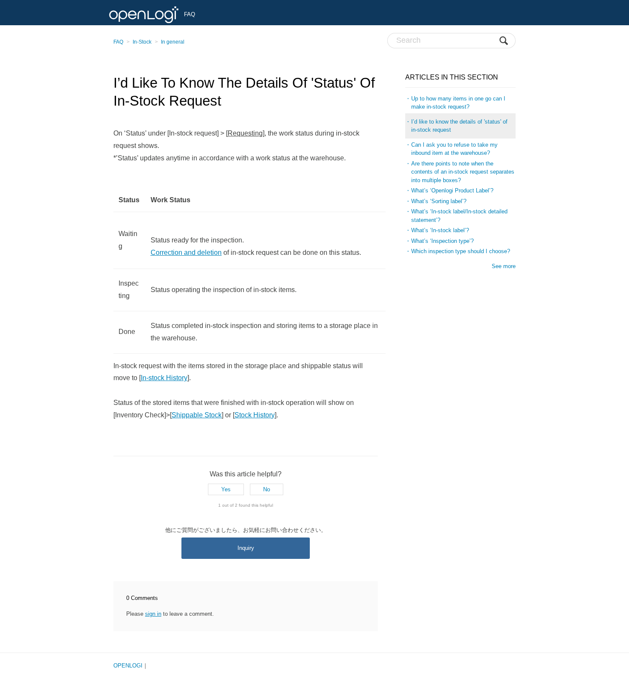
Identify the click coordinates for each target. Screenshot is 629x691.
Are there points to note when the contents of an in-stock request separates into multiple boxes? (462, 171)
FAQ (118, 42)
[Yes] (226, 489)
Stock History (254, 415)
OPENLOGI (127, 665)
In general (172, 42)
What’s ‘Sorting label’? (438, 201)
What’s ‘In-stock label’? (440, 230)
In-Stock (142, 42)
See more (504, 266)
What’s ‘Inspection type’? (442, 241)
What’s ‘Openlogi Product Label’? (452, 190)
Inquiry (245, 548)
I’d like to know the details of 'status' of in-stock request (459, 125)
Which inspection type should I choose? (460, 251)
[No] (266, 489)
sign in (153, 614)
